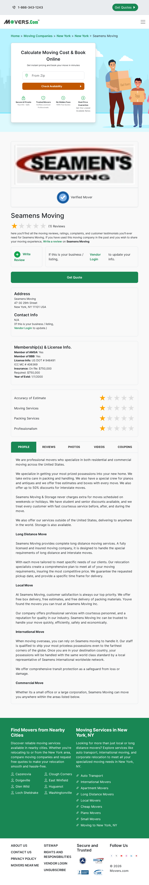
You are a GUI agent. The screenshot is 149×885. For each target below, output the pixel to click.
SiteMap (51, 845)
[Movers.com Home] (21, 22)
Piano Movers (91, 813)
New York (64, 36)
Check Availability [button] (51, 86)
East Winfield (58, 780)
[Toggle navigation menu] (143, 22)
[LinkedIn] (131, 856)
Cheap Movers (91, 807)
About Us (19, 845)
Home (15, 36)
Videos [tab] (99, 447)
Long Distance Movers (97, 794)
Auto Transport (92, 776)
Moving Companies (38, 36)
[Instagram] (126, 856)
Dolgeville (23, 780)
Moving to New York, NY (99, 825)
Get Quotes (124, 7)
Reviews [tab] (48, 447)
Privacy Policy (23, 859)
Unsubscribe (55, 870)
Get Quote (74, 277)
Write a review (52, 241)
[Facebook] (111, 856)
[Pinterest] (136, 856)
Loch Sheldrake (27, 793)
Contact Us (21, 852)
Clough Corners (60, 774)
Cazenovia (23, 774)
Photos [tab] (74, 447)
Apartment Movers (94, 788)
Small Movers (90, 819)
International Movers (96, 782)
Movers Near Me (25, 865)
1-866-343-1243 (30, 7)
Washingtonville (60, 793)
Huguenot (56, 786)
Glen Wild (22, 786)
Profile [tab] (23, 447)
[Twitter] (116, 856)
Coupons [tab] (125, 447)
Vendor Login (95, 257)
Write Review (22, 257)
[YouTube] (121, 856)
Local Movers (90, 800)
